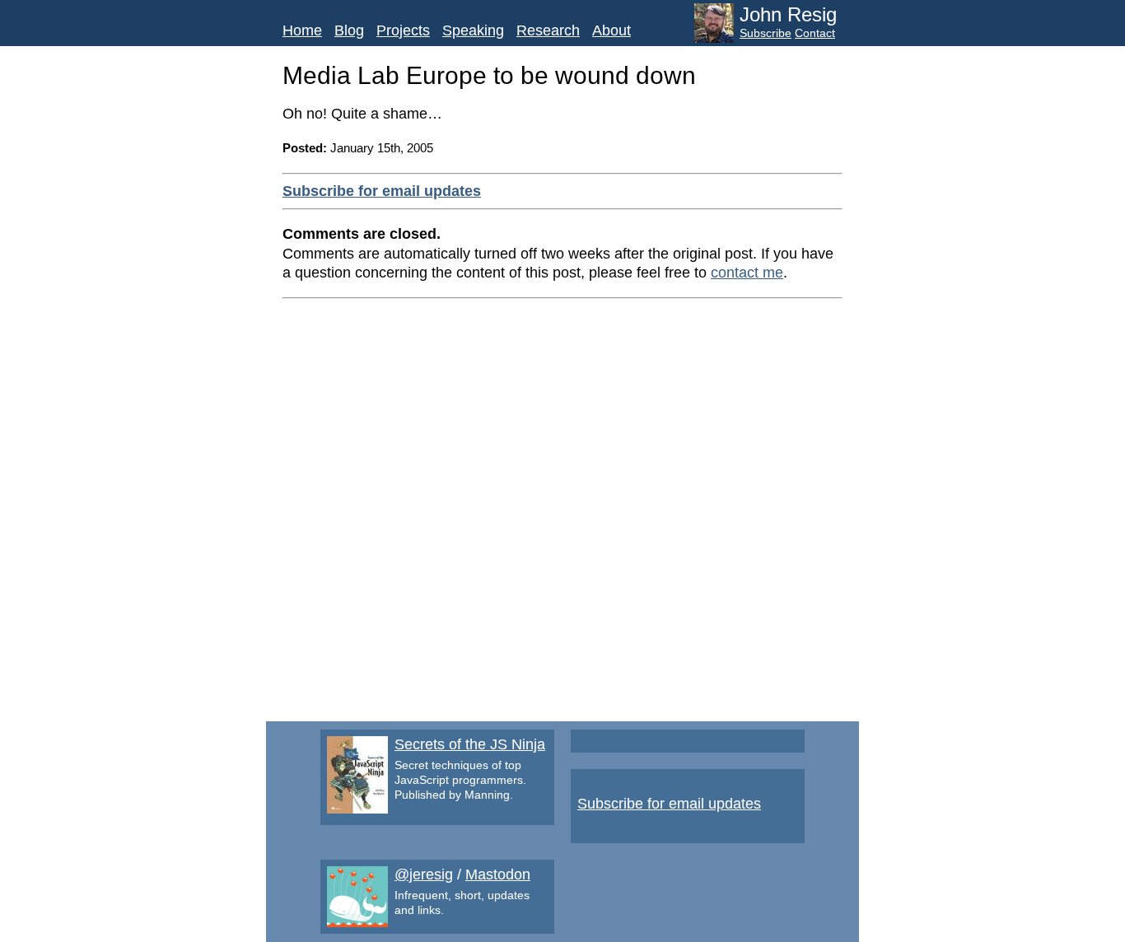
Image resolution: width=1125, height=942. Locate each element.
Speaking (473, 30)
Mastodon (497, 874)
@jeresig (423, 874)
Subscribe (765, 33)
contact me (747, 272)
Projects (403, 30)
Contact (815, 33)
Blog (349, 30)
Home (302, 30)
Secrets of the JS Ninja (469, 744)
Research (548, 30)
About (611, 30)
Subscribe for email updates (381, 191)
